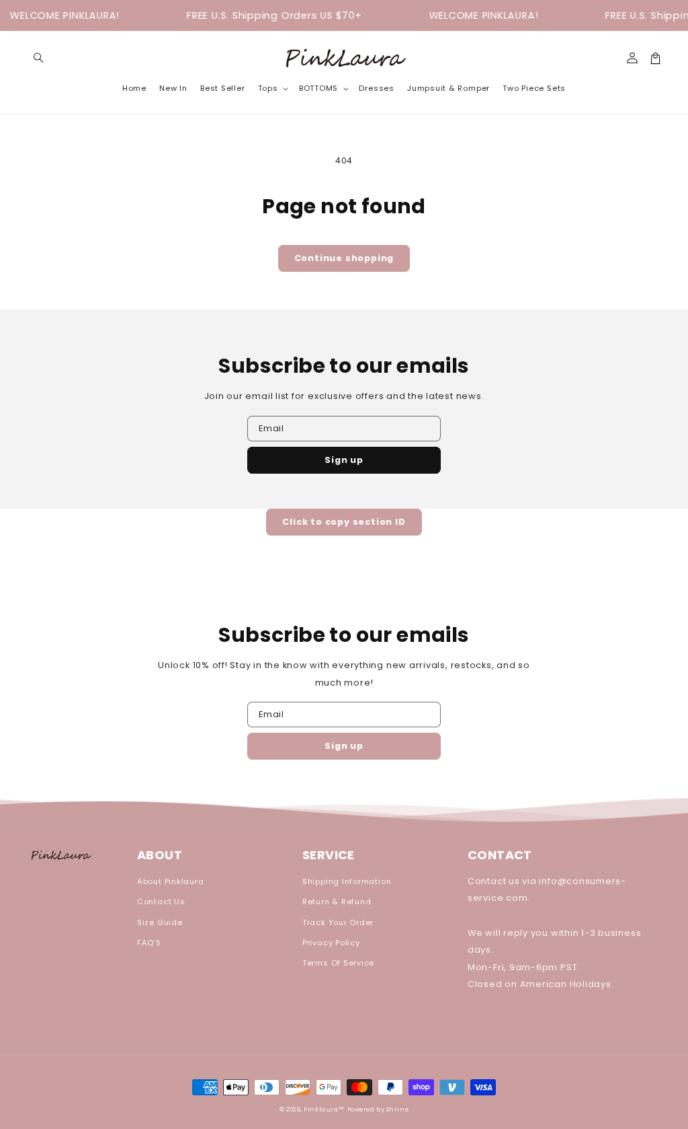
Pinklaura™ (324, 1109)
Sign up (344, 460)
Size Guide (160, 922)
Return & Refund (337, 901)
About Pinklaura (170, 881)
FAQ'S (149, 942)
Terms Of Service (338, 962)
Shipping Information (346, 881)
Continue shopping (344, 258)
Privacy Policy (331, 942)
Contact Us (161, 901)
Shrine (397, 1109)
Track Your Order (338, 922)
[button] (38, 58)
